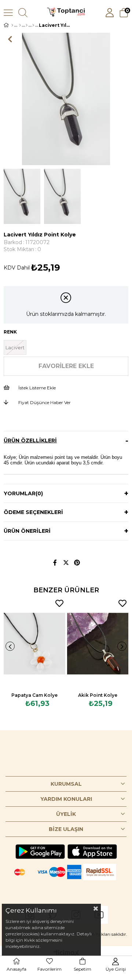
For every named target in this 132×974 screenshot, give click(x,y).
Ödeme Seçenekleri (33, 512)
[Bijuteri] (20, 25)
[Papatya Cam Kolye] (34, 643)
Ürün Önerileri (27, 531)
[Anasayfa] (12, 25)
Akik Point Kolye (97, 695)
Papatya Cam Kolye (34, 695)
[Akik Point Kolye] (98, 643)
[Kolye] (26, 25)
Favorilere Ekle (59, 603)
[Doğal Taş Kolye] (33, 25)
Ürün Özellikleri (30, 440)
